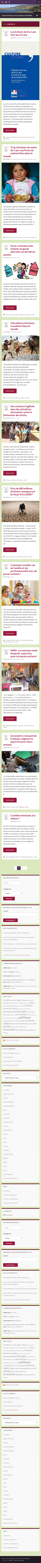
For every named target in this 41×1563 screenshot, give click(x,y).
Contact (14, 968)
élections (32, 1030)
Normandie (15, 1018)
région (6, 1023)
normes (5, 1146)
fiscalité (28, 1012)
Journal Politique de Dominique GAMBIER (17, 15)
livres (5, 1142)
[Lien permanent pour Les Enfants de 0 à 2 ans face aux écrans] (20, 70)
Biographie (17, 976)
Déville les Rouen (12, 1040)
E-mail (5, 911)
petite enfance (8, 642)
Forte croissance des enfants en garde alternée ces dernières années (19, 250)
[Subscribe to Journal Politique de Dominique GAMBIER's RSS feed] (3, 1)
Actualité (6, 1090)
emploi (13, 640)
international (32, 237)
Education (25, 37)
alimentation (10, 237)
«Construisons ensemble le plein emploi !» (16, 955)
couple (8, 640)
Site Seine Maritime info (11, 1065)
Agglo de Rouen (8, 1094)
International (20, 159)
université (19, 1027)
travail (27, 398)
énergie (5, 1032)
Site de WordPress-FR (10, 1203)
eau (7, 557)
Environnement (8, 1122)
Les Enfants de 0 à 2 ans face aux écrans (23, 33)
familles (21, 315)
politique (19, 480)
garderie (27, 315)
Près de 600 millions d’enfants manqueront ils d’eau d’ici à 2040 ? (22, 491)
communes (22, 1003)
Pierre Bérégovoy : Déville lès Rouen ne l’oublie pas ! (20, 944)
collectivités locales (14, 1003)
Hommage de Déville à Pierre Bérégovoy (16, 933)
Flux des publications (10, 1195)
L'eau (25, 159)
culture (19, 37)
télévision (6, 139)
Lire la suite (10, 130)
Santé (29, 37)
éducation (14, 137)
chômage (6, 1003)
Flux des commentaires (10, 1199)
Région (5, 1158)
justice (34, 1015)
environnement (10, 1011)
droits (8, 480)
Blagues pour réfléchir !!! (15, 982)
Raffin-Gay (7, 972)
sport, (5, 1170)
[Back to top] (36, 1558)
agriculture (31, 1000)
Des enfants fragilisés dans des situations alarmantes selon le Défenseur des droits (19, 411)
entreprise (20, 1009)
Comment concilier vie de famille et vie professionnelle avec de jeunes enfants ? (20, 569)
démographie (10, 857)
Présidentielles (8, 1154)
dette (4, 1006)
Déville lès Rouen (15, 659)
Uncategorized (8, 1174)
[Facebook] (9, 1)
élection (26, 1030)
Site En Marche (8, 1057)
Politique (29, 159)
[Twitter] (6, 1)
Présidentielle (20, 1021)
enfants (21, 137)
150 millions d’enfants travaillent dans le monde (22, 326)
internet (27, 137)
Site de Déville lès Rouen (11, 1053)
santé (32, 137)
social (18, 257)
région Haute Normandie (18, 1024)
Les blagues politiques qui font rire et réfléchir (19, 980)
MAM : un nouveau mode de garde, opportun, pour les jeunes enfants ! (23, 653)
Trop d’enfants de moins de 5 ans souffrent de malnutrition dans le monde (20, 152)
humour (12, 1014)
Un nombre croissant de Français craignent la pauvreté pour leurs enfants (20, 740)
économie (9, 1029)
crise (27, 1003)
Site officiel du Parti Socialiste (13, 1061)
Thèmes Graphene (19, 1560)
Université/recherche (10, 1178)
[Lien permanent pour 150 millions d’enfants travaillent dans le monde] (20, 348)
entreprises (27, 1008)
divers (5, 1110)
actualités (13, 1000)
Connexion (6, 1191)
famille (23, 857)
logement (29, 857)
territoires (13, 1027)
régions (29, 1024)
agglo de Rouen (22, 1000)
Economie (6, 1114)
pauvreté (15, 807)
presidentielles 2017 (9, 1021)
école (25, 1027)
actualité (6, 1000)
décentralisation (12, 1006)
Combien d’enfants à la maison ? (22, 817)
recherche (30, 1020)
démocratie (20, 1006)
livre (4, 1018)
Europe (21, 1011)
